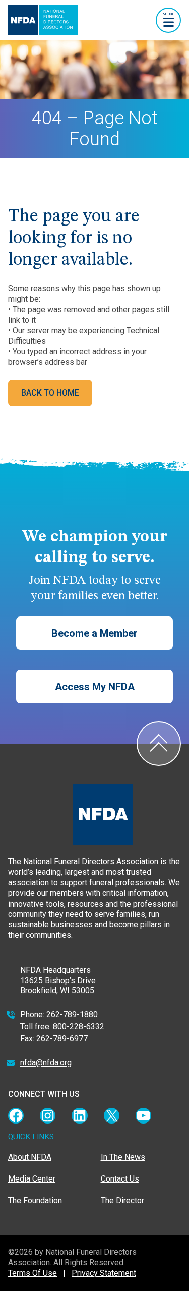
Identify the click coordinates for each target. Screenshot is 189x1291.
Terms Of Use (32, 1273)
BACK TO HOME (50, 393)
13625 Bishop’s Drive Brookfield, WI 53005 (58, 986)
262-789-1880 (72, 1014)
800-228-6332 (78, 1026)
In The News (123, 1157)
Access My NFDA (95, 687)
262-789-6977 (62, 1038)
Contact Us (120, 1179)
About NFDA (29, 1157)
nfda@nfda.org (46, 1063)
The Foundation (35, 1200)
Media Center (31, 1179)
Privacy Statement (104, 1273)
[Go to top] (159, 743)
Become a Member (94, 633)
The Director (122, 1200)
